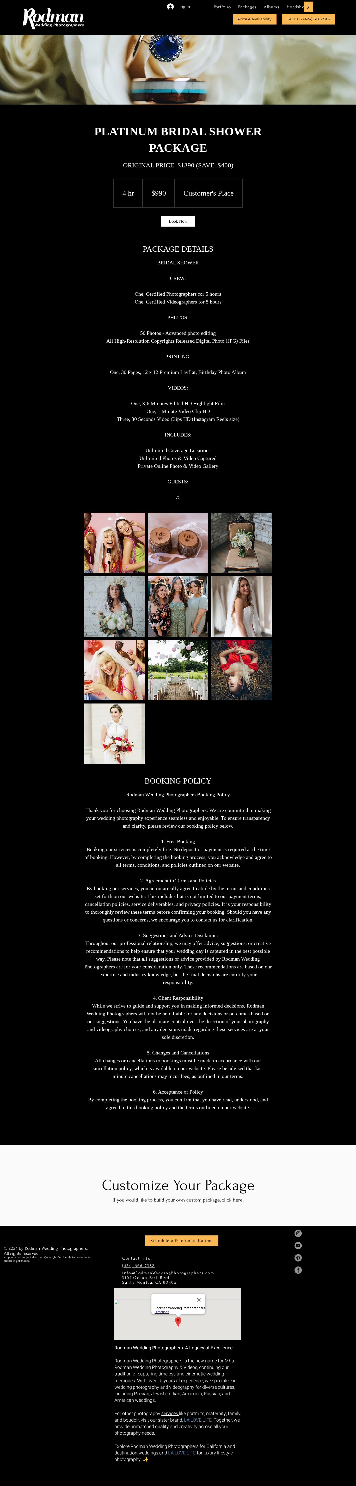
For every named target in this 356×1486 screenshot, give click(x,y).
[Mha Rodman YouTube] (298, 1245)
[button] (247, 7)
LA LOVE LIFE (198, 1420)
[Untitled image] (114, 543)
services (170, 1413)
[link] (178, 221)
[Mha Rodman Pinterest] (298, 1257)
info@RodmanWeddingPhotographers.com (168, 1273)
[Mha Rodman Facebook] (298, 1270)
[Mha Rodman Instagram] (298, 1233)
